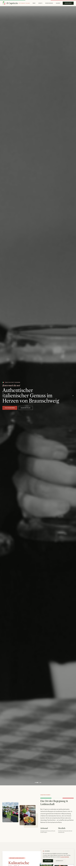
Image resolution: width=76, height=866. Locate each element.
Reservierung (49, 3)
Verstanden (48, 860)
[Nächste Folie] (73, 395)
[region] (38, 395)
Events (40, 3)
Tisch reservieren (10, 407)
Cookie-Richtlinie (64, 857)
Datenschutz (59, 860)
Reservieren (68, 3)
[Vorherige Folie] (3, 395)
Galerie (58, 3)
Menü (34, 3)
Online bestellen (25, 407)
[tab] (35, 782)
